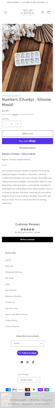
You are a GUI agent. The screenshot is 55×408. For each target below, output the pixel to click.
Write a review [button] (27, 239)
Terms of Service (12, 326)
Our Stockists (11, 290)
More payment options (27, 147)
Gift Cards (9, 278)
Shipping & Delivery (13, 272)
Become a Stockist (13, 296)
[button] (5, 12)
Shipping (15, 114)
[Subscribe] (41, 343)
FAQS (7, 284)
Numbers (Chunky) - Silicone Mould (30, 402)
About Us (9, 266)
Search (8, 260)
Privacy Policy (11, 320)
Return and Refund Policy (16, 314)
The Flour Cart (11, 308)
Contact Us (10, 302)
